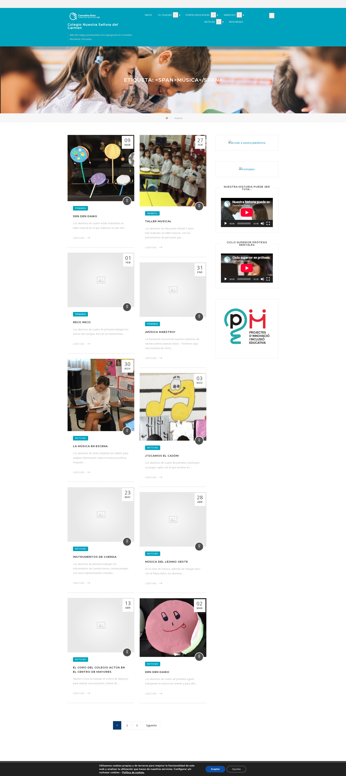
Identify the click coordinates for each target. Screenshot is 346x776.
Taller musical (158, 221)
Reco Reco (82, 322)
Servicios (265, 4)
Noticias (271, 4)
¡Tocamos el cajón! (162, 455)
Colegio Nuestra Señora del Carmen (93, 26)
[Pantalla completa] (268, 223)
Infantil (152, 213)
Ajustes (236, 769)
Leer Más (79, 237)
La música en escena (90, 446)
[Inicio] (167, 118)
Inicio (249, 4)
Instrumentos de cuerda (95, 556)
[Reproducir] (225, 223)
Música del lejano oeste (166, 561)
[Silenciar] (262, 223)
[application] (247, 212)
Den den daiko (85, 216)
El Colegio (254, 4)
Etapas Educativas (260, 4)
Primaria (80, 208)
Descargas (276, 4)
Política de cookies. (133, 772)
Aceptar (215, 769)
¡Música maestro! (160, 332)
